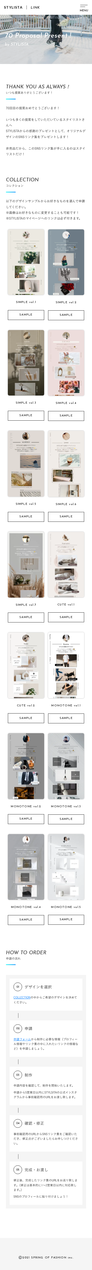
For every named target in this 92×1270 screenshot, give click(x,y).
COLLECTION (21, 997)
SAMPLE (25, 314)
